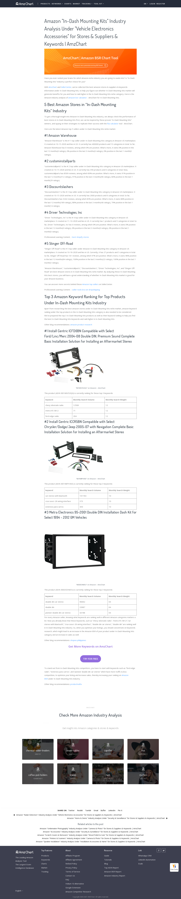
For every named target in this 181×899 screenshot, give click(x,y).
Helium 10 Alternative (75, 883)
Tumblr (88, 810)
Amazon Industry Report (114, 875)
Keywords (45, 859)
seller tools (77, 289)
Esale (140, 863)
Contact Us (70, 875)
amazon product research (81, 324)
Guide (106, 855)
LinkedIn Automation (147, 859)
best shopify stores (80, 237)
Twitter (71, 810)
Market (76, 4)
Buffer (103, 810)
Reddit (80, 810)
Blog (106, 863)
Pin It (120, 810)
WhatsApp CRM (144, 855)
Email (96, 810)
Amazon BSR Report (112, 871)
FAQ (67, 879)
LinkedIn (111, 810)
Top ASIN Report (111, 867)
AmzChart (53, 87)
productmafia (76, 684)
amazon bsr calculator (77, 97)
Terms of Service (73, 871)
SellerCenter (66, 87)
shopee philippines (78, 640)
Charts (67, 4)
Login (152, 4)
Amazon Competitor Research (78, 891)
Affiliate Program (73, 855)
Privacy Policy (71, 867)
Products (45, 4)
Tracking (44, 871)
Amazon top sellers (90, 284)
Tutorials (108, 859)
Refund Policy (71, 863)
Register (160, 4)
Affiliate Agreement (74, 859)
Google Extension (73, 887)
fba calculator (112, 123)
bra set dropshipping (91, 289)
